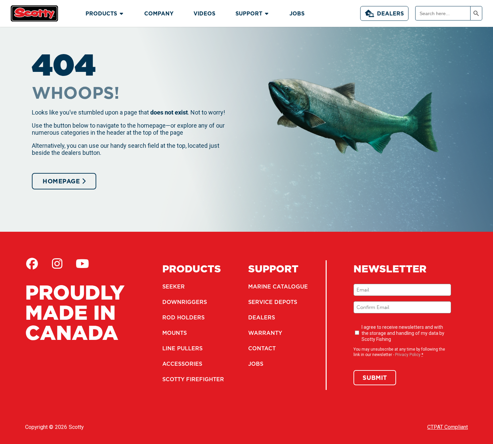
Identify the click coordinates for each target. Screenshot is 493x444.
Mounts (174, 333)
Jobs (255, 363)
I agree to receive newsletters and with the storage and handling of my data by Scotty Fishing (403, 333)
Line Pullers (182, 348)
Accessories (182, 363)
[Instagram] (57, 263)
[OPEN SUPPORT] (266, 13)
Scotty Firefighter (193, 379)
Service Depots (272, 302)
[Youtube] (82, 263)
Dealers (390, 13)
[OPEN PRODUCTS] (121, 13)
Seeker (173, 286)
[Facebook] (32, 263)
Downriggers (184, 302)
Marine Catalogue (278, 286)
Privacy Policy (408, 354)
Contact (262, 348)
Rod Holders (183, 317)
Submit (375, 377)
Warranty (265, 333)
